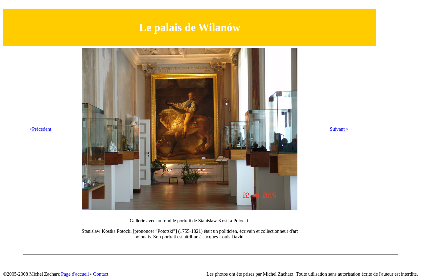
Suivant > (339, 129)
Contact (100, 274)
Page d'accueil (75, 274)
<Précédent (40, 129)
